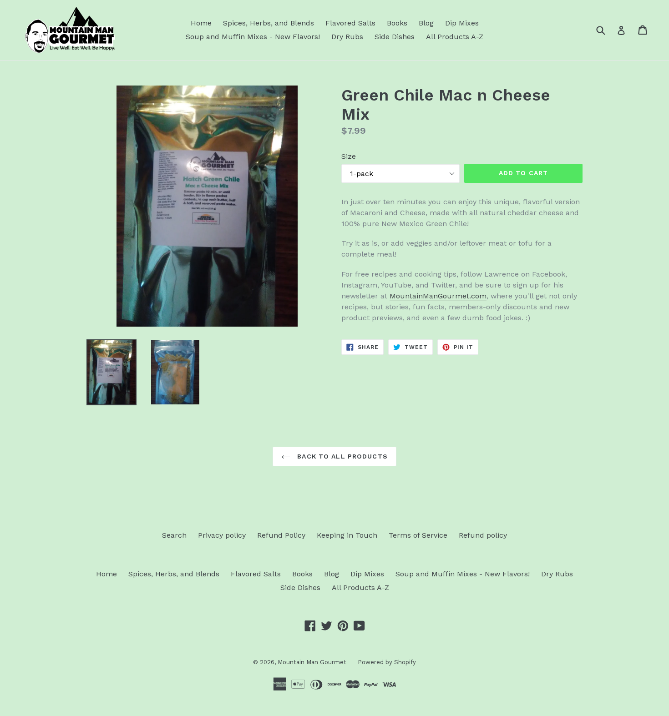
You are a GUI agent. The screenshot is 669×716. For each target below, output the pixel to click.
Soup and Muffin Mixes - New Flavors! (253, 36)
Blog (426, 23)
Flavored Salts (350, 23)
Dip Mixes (462, 23)
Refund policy (483, 535)
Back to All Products (341, 456)
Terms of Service (418, 535)
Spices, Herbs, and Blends (268, 23)
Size (348, 156)
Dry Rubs (347, 36)
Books (397, 23)
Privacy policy (222, 535)
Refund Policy (281, 535)
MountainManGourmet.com (438, 296)
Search (174, 535)
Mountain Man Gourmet (312, 662)
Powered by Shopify (387, 662)
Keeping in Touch (347, 535)
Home (201, 23)
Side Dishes (395, 36)
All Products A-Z (454, 36)
